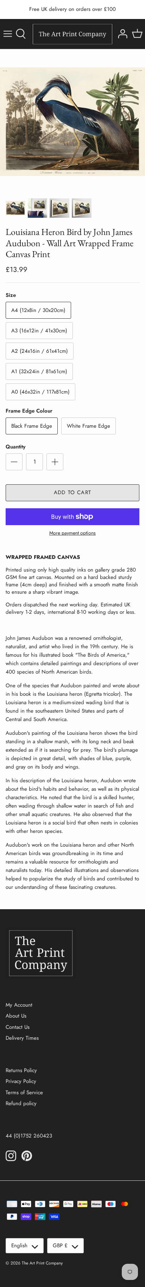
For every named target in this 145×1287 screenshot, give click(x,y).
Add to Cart (72, 492)
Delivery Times (22, 1038)
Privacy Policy (21, 1081)
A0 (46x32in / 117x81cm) (40, 392)
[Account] (122, 34)
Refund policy (21, 1103)
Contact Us (18, 1027)
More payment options (72, 533)
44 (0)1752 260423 (29, 1136)
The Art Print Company (42, 1263)
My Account (19, 1005)
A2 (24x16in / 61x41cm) (39, 351)
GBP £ (60, 1245)
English (19, 1245)
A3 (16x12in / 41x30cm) (39, 331)
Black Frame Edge (31, 426)
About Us (16, 1016)
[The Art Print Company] (72, 34)
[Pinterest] (26, 1156)
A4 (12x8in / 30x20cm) (38, 310)
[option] (72, 121)
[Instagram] (11, 1156)
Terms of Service (24, 1092)
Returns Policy (21, 1070)
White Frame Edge (88, 426)
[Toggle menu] (7, 34)
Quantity (15, 447)
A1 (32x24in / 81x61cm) (39, 371)
